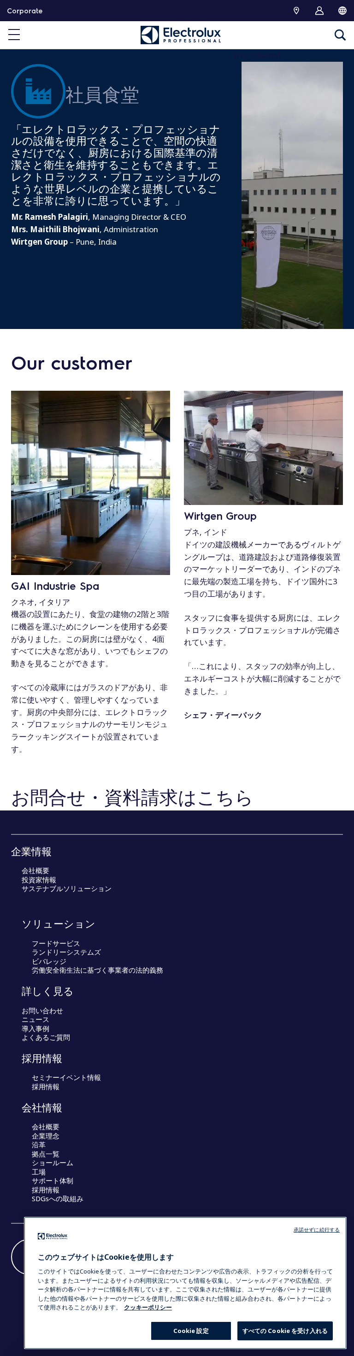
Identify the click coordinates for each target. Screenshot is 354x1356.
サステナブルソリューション (67, 888)
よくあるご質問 (46, 1037)
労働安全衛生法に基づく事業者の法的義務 (97, 969)
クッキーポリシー (148, 1307)
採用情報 (45, 1086)
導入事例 (35, 1028)
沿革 (39, 1144)
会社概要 (35, 870)
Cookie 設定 (191, 1331)
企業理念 (45, 1135)
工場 (39, 1171)
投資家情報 (39, 879)
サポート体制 (52, 1180)
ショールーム (52, 1162)
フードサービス (56, 943)
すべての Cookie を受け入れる (285, 1331)
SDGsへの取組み (57, 1198)
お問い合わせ (42, 1010)
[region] (185, 1283)
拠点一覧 (45, 1153)
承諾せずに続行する (317, 1229)
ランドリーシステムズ (66, 952)
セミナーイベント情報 (66, 1077)
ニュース (35, 1019)
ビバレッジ (49, 961)
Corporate (24, 10)
